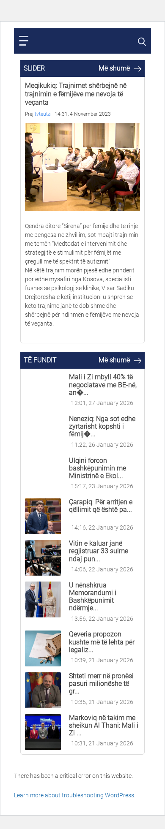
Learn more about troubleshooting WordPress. (74, 795)
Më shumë (115, 68)
